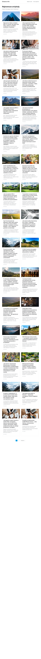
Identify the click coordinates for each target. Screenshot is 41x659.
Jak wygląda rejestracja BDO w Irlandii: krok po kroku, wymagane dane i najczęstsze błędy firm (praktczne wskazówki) (10, 110)
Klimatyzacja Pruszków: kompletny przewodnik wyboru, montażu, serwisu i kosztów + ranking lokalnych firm (29, 366)
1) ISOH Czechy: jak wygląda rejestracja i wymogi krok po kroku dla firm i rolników (29, 251)
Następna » (23, 440)
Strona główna (36, 1)
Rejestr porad (29, 1)
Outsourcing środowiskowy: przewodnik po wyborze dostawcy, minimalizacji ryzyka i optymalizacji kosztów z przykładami (10, 339)
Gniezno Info (6, 1)
